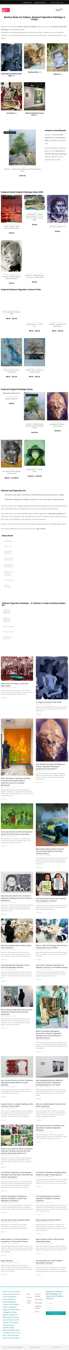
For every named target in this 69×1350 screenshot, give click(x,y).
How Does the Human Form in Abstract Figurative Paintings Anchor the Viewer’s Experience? (16, 898)
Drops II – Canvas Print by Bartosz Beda (11, 371)
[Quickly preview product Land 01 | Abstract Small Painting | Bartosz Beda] (21, 198)
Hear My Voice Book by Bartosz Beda (15, 1220)
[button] (52, 10)
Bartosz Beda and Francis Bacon (48, 1220)
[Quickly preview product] (42, 132)
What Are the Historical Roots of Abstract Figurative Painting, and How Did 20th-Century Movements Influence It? (17, 1151)
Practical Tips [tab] (8, 631)
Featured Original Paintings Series (17, 389)
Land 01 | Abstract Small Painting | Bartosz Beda (11, 227)
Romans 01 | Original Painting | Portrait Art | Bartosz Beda (34, 276)
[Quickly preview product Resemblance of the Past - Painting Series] (67, 395)
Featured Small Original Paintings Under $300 (22, 192)
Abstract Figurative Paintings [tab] (7, 611)
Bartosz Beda (56, 1347)
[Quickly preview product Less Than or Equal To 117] (67, 198)
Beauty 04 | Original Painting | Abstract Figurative (11, 277)
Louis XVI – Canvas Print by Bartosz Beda (57, 325)
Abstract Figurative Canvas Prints (11, 310)
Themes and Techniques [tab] (8, 559)
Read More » (4, 697)
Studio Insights (34, 1347)
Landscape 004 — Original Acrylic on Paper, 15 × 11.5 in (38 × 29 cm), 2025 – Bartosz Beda (34, 217)
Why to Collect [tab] (8, 626)
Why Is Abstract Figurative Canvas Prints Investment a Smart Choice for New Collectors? (16, 1012)
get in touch (41, 529)
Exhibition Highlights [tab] (8, 552)
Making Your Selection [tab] (8, 637)
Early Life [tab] (7, 546)
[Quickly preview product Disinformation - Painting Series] (44, 443)
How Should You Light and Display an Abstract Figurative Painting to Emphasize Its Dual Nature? (50, 766)
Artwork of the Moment (55, 130)
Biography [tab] (8, 541)
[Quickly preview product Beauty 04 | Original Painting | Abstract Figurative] (21, 243)
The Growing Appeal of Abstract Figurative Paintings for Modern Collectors (48, 1198)
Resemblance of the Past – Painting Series (57, 425)
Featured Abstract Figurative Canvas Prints (21, 289)
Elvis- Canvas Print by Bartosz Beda (11, 313)
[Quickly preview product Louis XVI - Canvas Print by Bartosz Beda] (67, 295)
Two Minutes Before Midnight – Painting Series (11, 472)
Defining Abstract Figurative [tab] (7, 619)
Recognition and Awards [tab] (8, 565)
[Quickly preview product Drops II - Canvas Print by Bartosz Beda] (21, 341)
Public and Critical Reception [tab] (8, 573)
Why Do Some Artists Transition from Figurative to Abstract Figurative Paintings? (50, 1128)
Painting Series (22, 167)
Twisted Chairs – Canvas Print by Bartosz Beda (34, 371)
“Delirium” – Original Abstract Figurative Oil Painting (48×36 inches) (22, 170)
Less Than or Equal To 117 (57, 226)
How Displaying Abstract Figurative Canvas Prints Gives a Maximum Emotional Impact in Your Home (49, 1082)
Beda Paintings (7, 1260)
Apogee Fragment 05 (11, 399)
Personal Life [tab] (9, 580)
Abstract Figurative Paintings (11, 275)
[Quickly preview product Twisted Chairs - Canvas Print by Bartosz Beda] (44, 341)
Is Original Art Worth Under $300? (49, 702)
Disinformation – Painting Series (34, 470)
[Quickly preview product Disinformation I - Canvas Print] (44, 295)
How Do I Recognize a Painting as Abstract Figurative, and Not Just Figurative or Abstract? (14, 1198)
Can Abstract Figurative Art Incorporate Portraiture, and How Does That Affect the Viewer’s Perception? (17, 1174)
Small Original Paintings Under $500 (11, 225)
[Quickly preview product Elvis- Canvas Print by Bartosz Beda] (21, 295)
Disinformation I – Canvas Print (34, 325)
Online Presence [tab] (7, 586)
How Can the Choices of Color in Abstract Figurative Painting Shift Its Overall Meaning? (17, 1082)
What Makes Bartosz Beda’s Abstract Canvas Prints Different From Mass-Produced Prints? (50, 851)
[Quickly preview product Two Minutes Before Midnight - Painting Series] (21, 443)
